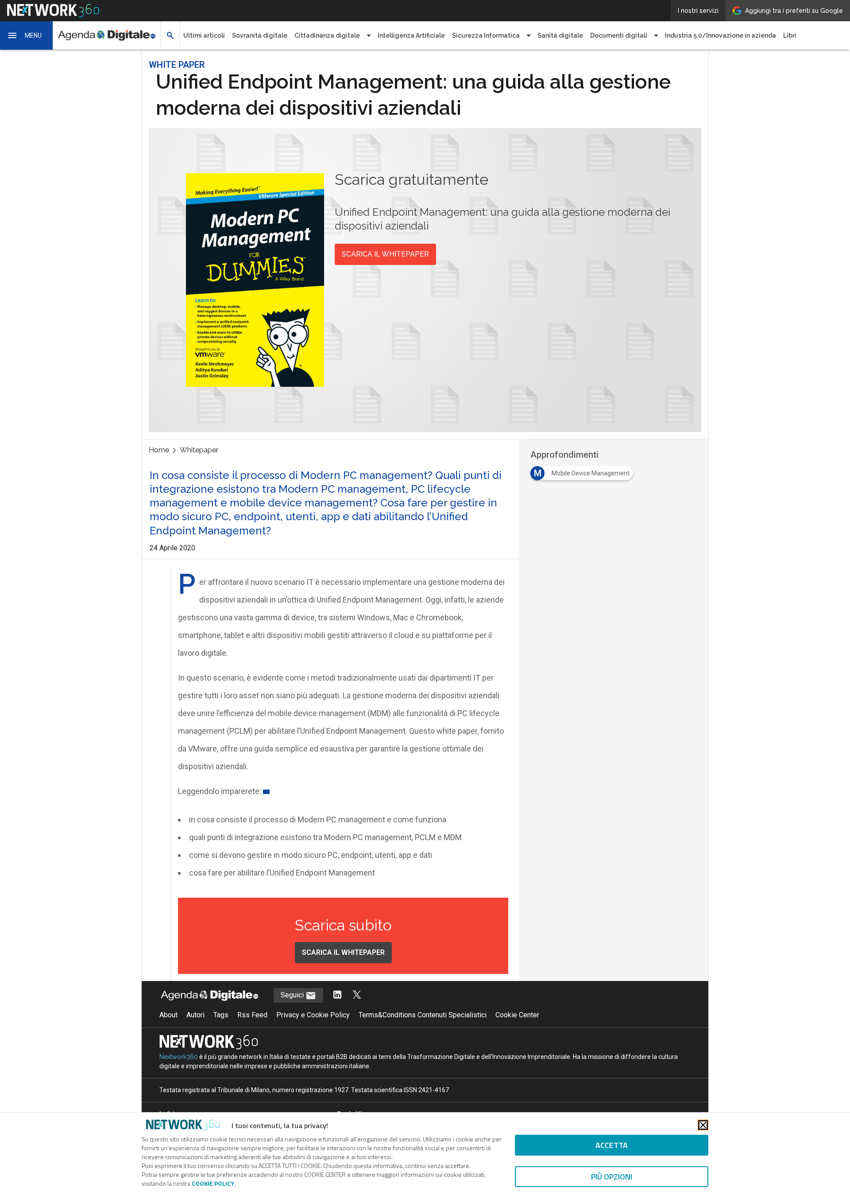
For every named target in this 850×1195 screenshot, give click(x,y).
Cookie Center (517, 1015)
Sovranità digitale (259, 35)
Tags (220, 1015)
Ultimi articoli (204, 35)
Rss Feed (252, 1015)
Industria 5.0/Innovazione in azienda (720, 35)
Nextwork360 (178, 1056)
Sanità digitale (560, 35)
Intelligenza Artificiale (411, 35)
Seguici (293, 995)
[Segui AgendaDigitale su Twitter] (357, 995)
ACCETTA (611, 1145)
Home (159, 450)
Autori (195, 1015)
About (168, 1015)
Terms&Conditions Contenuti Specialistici (423, 1015)
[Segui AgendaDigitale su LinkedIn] (337, 995)
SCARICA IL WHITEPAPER (385, 254)
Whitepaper (199, 450)
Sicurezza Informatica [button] (486, 35)
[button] (26, 35)
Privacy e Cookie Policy (313, 1015)
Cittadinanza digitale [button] (327, 35)
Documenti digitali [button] (618, 35)
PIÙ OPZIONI (611, 1177)
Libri (789, 35)
